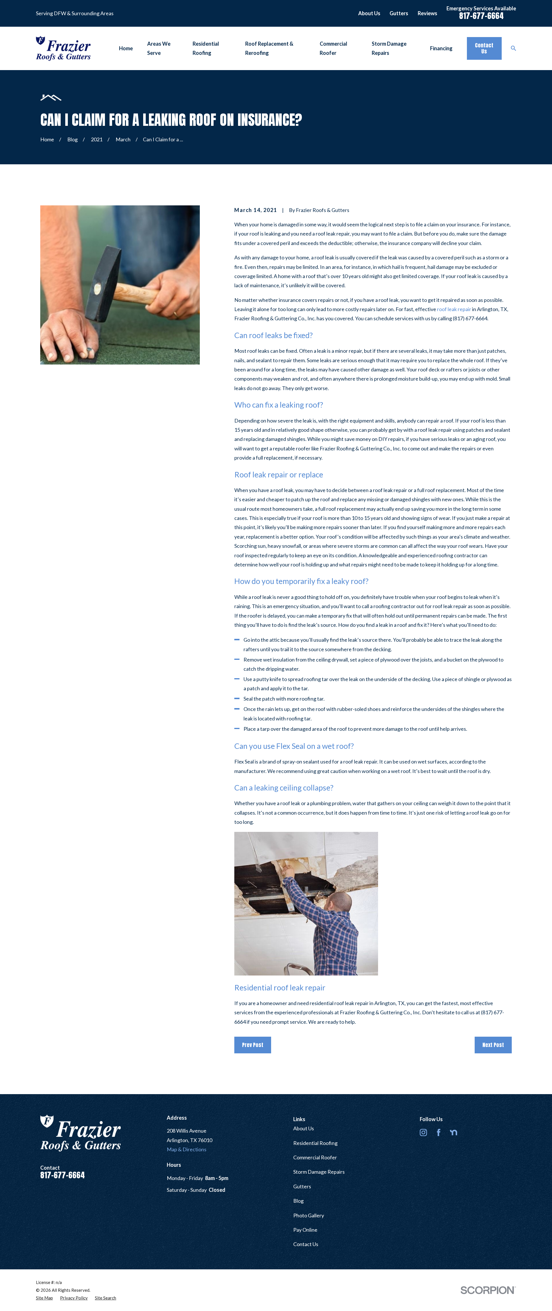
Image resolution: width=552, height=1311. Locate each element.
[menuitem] (44, 1298)
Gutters (399, 13)
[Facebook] (438, 1132)
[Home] (63, 48)
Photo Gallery (308, 1215)
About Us (369, 13)
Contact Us (484, 48)
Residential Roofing (315, 1143)
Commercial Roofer (315, 1157)
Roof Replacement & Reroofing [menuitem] (269, 48)
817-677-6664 (481, 16)
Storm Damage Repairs (319, 1172)
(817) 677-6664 (470, 318)
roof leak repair (454, 309)
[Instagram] (423, 1132)
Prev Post (252, 1045)
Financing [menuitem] (441, 48)
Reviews (427, 13)
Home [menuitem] (126, 48)
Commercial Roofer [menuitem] (333, 48)
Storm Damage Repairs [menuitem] (389, 48)
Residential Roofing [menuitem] (206, 48)
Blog (298, 1201)
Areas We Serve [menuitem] (158, 48)
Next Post (493, 1045)
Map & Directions (186, 1149)
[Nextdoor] (453, 1132)
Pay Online (305, 1230)
